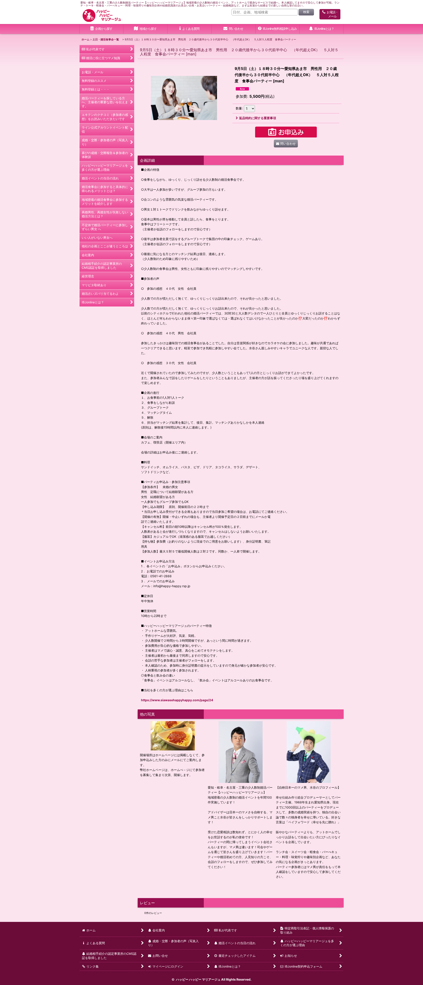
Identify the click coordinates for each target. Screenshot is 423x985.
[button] (145, 29)
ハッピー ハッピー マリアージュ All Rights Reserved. (213, 979)
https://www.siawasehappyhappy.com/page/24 (177, 700)
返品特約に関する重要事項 (257, 118)
